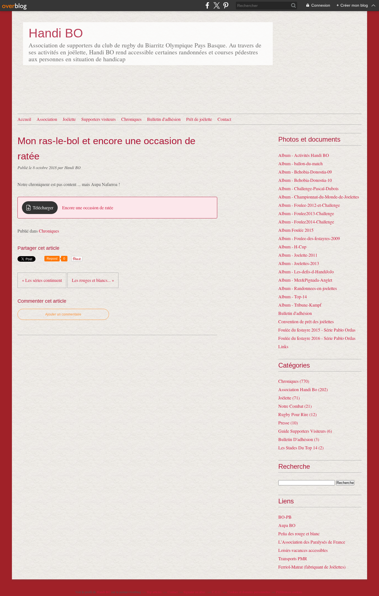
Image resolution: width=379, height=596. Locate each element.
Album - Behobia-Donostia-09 (305, 172)
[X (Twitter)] (216, 5)
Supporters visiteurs (98, 119)
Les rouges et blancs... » (93, 280)
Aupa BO (286, 525)
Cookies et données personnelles (249, 592)
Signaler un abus (194, 592)
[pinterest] (225, 5)
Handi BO (56, 33)
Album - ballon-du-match (300, 163)
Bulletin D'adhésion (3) (298, 439)
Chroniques (131, 119)
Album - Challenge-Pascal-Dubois (308, 188)
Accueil (24, 119)
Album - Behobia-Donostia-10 (305, 180)
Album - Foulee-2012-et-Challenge (309, 205)
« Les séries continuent (42, 280)
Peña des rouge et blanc (299, 533)
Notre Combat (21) (295, 406)
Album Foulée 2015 (296, 230)
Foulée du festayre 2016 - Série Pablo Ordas (316, 338)
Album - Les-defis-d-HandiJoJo (306, 271)
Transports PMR (292, 558)
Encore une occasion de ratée (87, 207)
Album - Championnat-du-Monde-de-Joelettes (318, 197)
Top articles (154, 592)
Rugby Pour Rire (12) (297, 414)
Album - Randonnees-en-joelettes (307, 288)
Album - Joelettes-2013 (298, 263)
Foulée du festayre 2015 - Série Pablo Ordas (316, 330)
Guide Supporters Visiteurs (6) (305, 431)
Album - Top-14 (292, 296)
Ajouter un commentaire (63, 314)
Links (283, 346)
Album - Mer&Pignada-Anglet (305, 280)
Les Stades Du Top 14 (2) (301, 447)
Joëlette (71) (289, 398)
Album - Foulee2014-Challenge (306, 222)
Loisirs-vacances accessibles (303, 550)
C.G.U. (217, 592)
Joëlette (69, 119)
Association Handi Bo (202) (303, 389)
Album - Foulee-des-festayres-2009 (309, 238)
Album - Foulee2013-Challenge (306, 213)
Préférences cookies (289, 592)
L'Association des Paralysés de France (311, 542)
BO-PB (285, 517)
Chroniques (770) (293, 381)
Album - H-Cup (292, 246)
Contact (224, 119)
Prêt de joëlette (199, 119)
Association (47, 119)
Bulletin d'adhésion (164, 119)
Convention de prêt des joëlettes (306, 321)
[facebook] (207, 5)
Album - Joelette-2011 (297, 255)
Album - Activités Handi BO (303, 155)
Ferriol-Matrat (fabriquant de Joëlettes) (311, 567)
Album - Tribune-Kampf (299, 305)
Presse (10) (288, 423)
